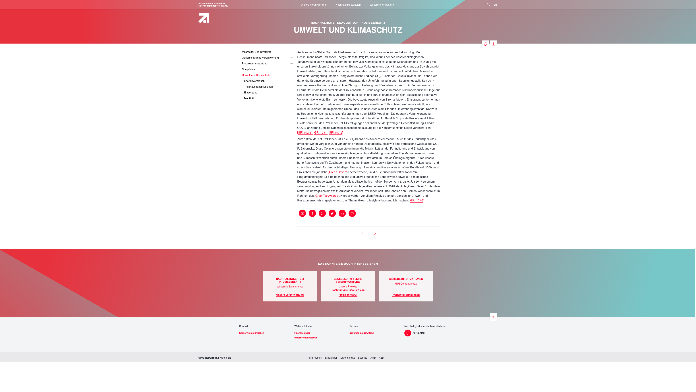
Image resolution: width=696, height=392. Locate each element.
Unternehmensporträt (305, 337)
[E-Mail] (302, 213)
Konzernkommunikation (251, 332)
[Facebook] (312, 213)
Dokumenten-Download (361, 332)
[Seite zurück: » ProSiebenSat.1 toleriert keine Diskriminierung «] (363, 233)
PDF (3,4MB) (419, 332)
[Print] (352, 213)
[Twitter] (332, 213)
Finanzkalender (302, 332)
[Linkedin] (342, 213)
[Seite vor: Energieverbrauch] (374, 233)
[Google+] (322, 213)
